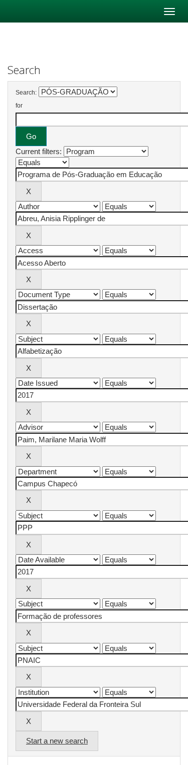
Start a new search (57, 740)
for (19, 105)
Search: (26, 92)
